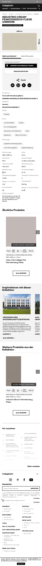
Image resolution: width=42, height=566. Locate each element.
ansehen (6, 334)
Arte (25, 527)
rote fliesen (28, 448)
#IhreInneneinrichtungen (11, 544)
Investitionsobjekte (9, 122)
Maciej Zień (7, 517)
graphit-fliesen (11, 456)
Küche (27, 131)
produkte (9, 459)
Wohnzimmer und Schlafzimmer (12, 131)
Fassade (21, 122)
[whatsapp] (18, 85)
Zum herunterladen (11, 529)
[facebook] (24, 85)
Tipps (4, 523)
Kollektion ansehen (10, 107)
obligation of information (10, 435)
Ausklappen (36, 498)
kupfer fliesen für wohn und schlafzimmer (30, 439)
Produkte (11, 14)
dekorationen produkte (29, 463)
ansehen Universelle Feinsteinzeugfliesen (19, 98)
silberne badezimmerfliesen (31, 457)
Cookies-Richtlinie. (33, 558)
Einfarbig (6, 114)
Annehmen (21, 563)
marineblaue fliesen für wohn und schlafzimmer (12, 445)
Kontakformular (29, 509)
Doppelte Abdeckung (27, 147)
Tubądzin (4, 14)
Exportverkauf (28, 513)
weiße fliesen (10, 463)
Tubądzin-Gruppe (9, 551)
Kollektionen (8, 509)
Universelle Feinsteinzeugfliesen (23, 14)
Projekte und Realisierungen (8, 539)
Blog (5, 542)
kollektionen (28, 444)
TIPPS (24, 8)
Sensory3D (27, 533)
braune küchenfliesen (29, 452)
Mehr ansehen (33, 466)
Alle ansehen (21, 273)
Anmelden (34, 488)
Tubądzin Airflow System (32, 523)
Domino (26, 525)
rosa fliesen (10, 440)
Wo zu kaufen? (32, 8)
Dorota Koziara (9, 519)
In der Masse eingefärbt (10, 147)
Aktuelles (26, 517)
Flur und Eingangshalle (10, 126)
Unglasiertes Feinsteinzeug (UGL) (13, 143)
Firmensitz (27, 511)
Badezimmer (7, 135)
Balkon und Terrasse (20, 135)
